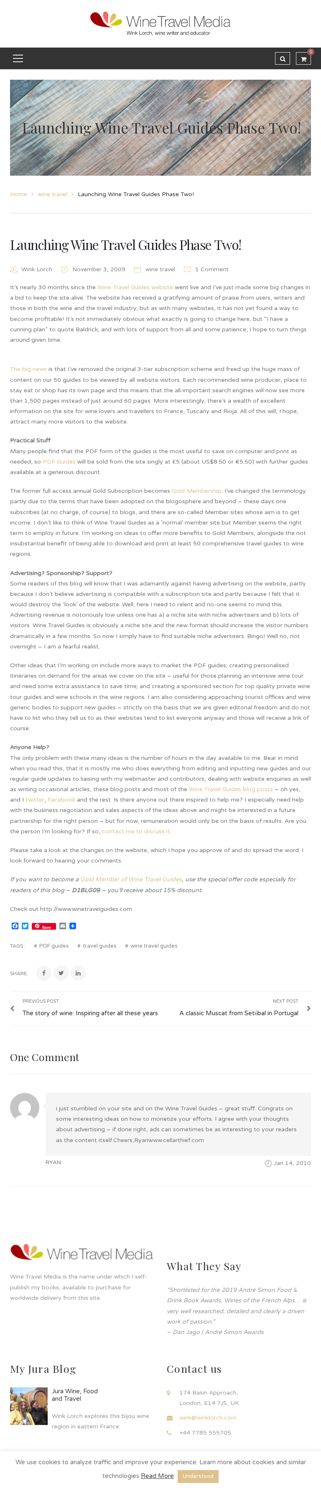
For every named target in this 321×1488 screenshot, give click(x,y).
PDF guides (54, 946)
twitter (34, 799)
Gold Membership (197, 490)
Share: (19, 973)
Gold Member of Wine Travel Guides (131, 879)
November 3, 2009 (99, 269)
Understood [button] (198, 1476)
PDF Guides (59, 461)
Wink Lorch (36, 269)
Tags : (17, 946)
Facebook (61, 799)
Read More (157, 1476)
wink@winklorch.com (208, 1417)
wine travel (52, 194)
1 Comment (211, 269)
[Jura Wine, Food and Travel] (29, 1406)
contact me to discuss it (136, 831)
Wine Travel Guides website (135, 287)
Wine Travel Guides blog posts (231, 789)
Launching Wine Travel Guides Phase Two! (125, 244)
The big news (28, 369)
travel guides (100, 946)
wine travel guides (154, 946)
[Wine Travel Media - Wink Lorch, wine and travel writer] (160, 23)
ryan (53, 1162)
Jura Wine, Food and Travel (75, 1394)
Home (18, 194)
